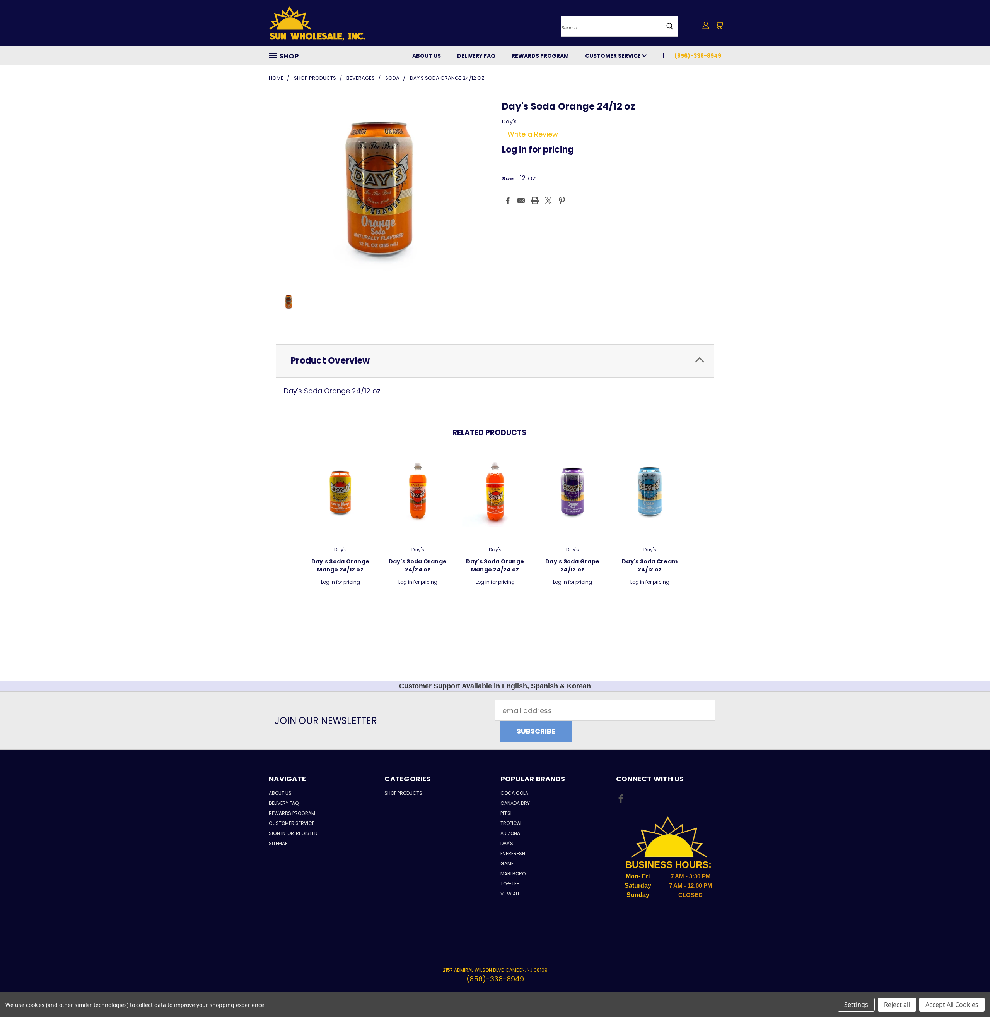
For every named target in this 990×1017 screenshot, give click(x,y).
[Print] (535, 200)
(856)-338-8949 (697, 56)
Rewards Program (540, 56)
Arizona (510, 833)
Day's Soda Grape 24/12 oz (572, 565)
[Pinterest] (562, 200)
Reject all (897, 1004)
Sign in (278, 833)
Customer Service (613, 56)
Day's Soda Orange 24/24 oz (418, 565)
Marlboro (513, 873)
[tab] (495, 361)
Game (507, 863)
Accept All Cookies (951, 1004)
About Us (426, 56)
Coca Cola (514, 793)
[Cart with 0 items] (719, 25)
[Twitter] (548, 200)
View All (510, 893)
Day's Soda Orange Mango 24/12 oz (340, 565)
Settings (856, 1004)
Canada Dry (515, 803)
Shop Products (403, 793)
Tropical (511, 823)
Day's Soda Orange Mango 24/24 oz (495, 565)
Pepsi (506, 813)
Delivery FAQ (476, 56)
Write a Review (532, 134)
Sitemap (278, 843)
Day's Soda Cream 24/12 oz (650, 565)
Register (306, 833)
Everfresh (512, 853)
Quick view (340, 492)
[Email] (521, 200)
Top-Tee (509, 883)
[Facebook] (508, 200)
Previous (967, 993)
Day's (506, 843)
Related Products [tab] (489, 432)
